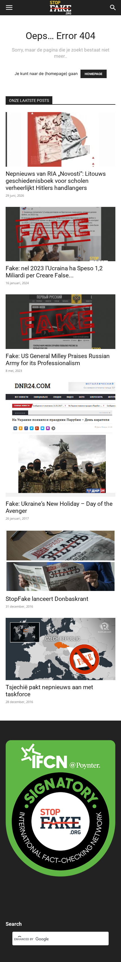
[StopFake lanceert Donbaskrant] (60, 561)
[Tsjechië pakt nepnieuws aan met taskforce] (60, 649)
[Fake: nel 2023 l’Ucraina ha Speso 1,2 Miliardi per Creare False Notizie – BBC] (60, 234)
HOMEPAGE (93, 74)
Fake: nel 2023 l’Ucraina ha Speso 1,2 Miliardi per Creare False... (54, 272)
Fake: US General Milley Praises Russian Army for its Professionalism (58, 360)
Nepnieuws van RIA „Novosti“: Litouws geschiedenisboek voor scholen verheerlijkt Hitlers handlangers (56, 180)
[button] (9, 7)
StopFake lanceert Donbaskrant (48, 598)
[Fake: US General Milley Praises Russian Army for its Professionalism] (60, 321)
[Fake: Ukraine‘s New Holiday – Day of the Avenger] (60, 439)
